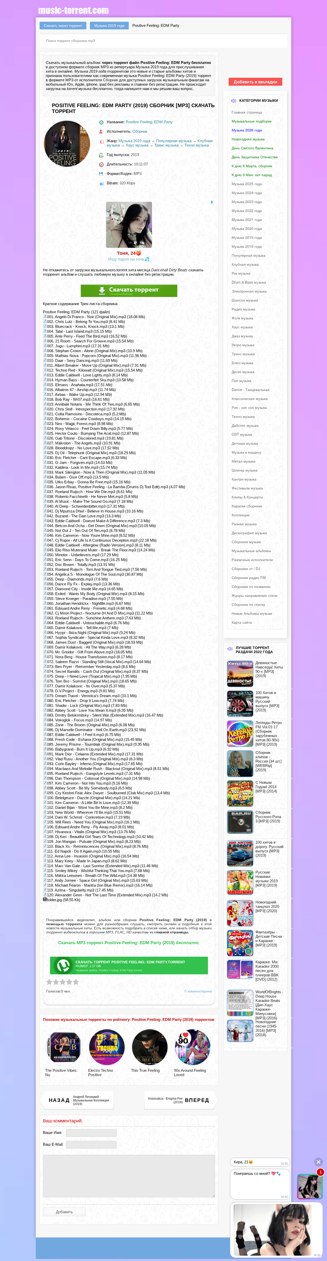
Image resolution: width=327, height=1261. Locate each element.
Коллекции (241, 514)
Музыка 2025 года (247, 183)
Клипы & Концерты (247, 496)
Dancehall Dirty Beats (169, 270)
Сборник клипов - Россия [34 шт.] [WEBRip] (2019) (268, 761)
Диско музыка (243, 371)
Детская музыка (245, 443)
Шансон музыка (245, 300)
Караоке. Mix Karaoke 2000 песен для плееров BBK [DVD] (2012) (267, 970)
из (169, 932)
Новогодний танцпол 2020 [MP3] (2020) (267, 906)
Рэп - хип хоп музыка (249, 407)
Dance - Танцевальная (251, 389)
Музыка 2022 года (247, 210)
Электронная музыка (249, 291)
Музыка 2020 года (247, 228)
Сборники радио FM (249, 577)
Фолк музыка (242, 317)
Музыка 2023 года (247, 201)
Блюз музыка (242, 362)
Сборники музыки (246, 541)
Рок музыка (241, 273)
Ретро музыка (243, 344)
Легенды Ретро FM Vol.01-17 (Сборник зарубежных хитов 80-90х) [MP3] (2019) (268, 733)
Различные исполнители (252, 559)
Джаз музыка (242, 335)
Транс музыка (166, 145)
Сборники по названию (251, 586)
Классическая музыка (250, 398)
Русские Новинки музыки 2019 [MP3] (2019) (266, 878)
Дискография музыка (249, 532)
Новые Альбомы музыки (252, 613)
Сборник (110, 80)
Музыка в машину (246, 452)
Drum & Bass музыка (249, 282)
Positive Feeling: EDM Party (149, 122)
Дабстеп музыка (245, 425)
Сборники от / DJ (246, 568)
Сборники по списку (248, 604)
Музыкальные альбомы (251, 550)
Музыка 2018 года (247, 246)
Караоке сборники (247, 505)
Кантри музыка (244, 479)
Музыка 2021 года (247, 219)
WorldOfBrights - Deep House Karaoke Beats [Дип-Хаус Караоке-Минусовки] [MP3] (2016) (269, 1005)
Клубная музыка (245, 264)
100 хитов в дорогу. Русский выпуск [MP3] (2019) (269, 848)
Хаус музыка (137, 145)
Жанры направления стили (254, 595)
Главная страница (247, 112)
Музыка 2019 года (134, 141)
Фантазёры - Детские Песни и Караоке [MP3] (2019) (268, 938)
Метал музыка (243, 461)
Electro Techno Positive (100, 1072)
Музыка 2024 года (247, 192)
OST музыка (242, 434)
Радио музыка (243, 308)
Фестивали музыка (247, 487)
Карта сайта (242, 622)
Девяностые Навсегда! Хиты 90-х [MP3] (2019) (269, 669)
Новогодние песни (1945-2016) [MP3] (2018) (266, 1028)
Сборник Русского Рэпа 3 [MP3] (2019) (268, 816)
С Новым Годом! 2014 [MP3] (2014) (266, 786)
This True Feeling (145, 1070)
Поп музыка (241, 380)
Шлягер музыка (245, 470)
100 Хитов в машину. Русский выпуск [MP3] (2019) (267, 701)
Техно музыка (196, 145)
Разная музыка (244, 523)
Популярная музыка (174, 141)
